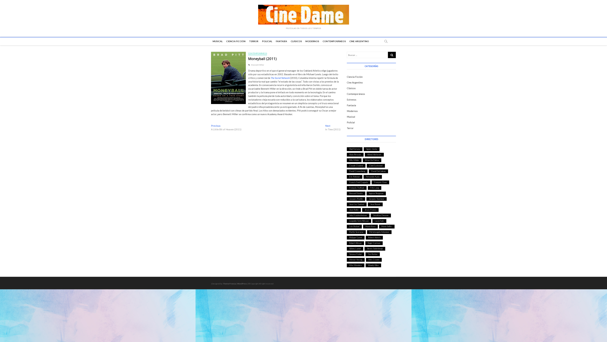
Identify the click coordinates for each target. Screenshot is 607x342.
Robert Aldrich (374, 237)
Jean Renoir (375, 204)
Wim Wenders (355, 265)
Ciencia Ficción (235, 41)
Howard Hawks (356, 193)
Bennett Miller (257, 65)
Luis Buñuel (354, 226)
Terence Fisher (355, 254)
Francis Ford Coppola (358, 182)
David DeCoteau (378, 171)
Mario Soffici (386, 226)
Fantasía (281, 41)
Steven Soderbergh (375, 248)
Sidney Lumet (355, 248)
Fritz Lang (374, 188)
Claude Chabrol (356, 165)
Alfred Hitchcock (374, 154)
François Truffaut (356, 188)
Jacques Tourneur (376, 199)
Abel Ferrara (354, 149)
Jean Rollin (354, 210)
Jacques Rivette (356, 199)
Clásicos (296, 41)
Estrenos (351, 99)
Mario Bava (370, 226)
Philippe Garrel (355, 237)
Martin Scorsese (356, 232)
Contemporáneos (334, 41)
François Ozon (380, 182)
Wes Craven (373, 259)
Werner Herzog (355, 259)
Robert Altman (355, 243)
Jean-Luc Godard (356, 204)
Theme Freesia (229, 283)
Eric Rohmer (354, 176)
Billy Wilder (354, 160)
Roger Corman (374, 243)
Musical (218, 41)
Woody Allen (373, 265)
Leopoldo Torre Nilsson (359, 221)
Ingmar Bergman (376, 193)
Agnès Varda (371, 149)
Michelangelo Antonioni (379, 232)
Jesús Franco (370, 210)
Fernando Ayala (373, 176)
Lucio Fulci (379, 221)
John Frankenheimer (358, 215)
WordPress (242, 283)
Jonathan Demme (381, 215)
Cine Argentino (359, 41)
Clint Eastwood (376, 165)
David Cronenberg (357, 171)
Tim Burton (372, 254)
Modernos (312, 41)
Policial (267, 41)
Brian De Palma (372, 160)
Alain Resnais (355, 154)
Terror (253, 41)
